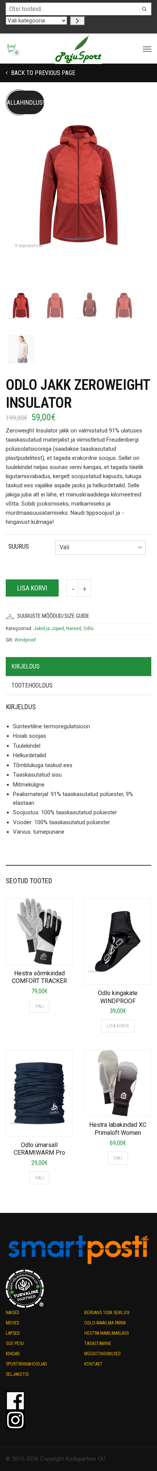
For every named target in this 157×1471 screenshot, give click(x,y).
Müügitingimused (102, 1353)
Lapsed (13, 1333)
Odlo (88, 628)
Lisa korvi (32, 588)
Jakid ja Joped (49, 628)
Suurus (18, 546)
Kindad (13, 1353)
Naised (73, 628)
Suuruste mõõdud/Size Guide (53, 616)
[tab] (78, 666)
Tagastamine (97, 1343)
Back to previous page (42, 73)
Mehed (12, 1323)
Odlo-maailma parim (105, 1323)
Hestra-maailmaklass (106, 1333)
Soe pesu (15, 1343)
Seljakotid (17, 1374)
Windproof (25, 640)
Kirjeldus (25, 666)
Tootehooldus (32, 685)
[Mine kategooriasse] (77, 21)
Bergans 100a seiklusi (107, 1312)
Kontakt (93, 1364)
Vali (39, 1006)
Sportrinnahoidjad (26, 1364)
